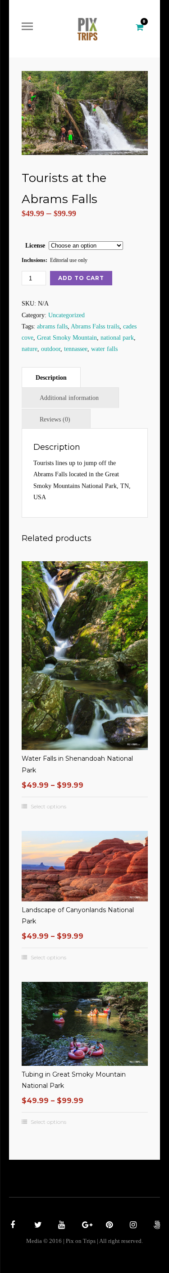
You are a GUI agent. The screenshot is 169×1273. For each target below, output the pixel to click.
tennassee (75, 349)
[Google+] (84, 1226)
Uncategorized (66, 315)
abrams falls (52, 326)
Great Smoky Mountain (67, 337)
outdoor (50, 349)
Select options (48, 806)
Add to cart (81, 278)
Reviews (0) (55, 419)
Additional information (69, 398)
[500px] (156, 1226)
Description (51, 377)
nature (29, 349)
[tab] (51, 377)
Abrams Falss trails (95, 326)
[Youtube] (60, 1226)
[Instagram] (132, 1226)
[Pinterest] (108, 1226)
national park (117, 337)
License (35, 245)
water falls (104, 349)
